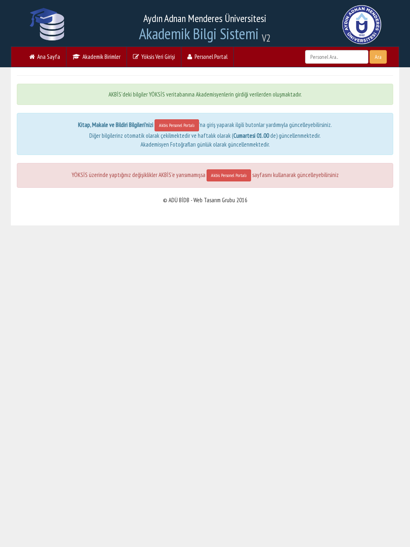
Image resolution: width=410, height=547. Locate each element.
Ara (378, 56)
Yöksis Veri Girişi (157, 56)
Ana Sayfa (47, 56)
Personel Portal (209, 56)
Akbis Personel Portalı (177, 125)
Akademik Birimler (100, 56)
